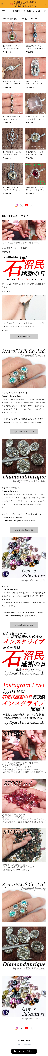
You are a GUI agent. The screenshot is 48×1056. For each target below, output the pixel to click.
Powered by (21, 1044)
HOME (5, 19)
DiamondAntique (24, 530)
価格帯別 (13, 19)
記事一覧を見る (24, 336)
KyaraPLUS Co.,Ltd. (24, 431)
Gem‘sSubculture (24, 625)
